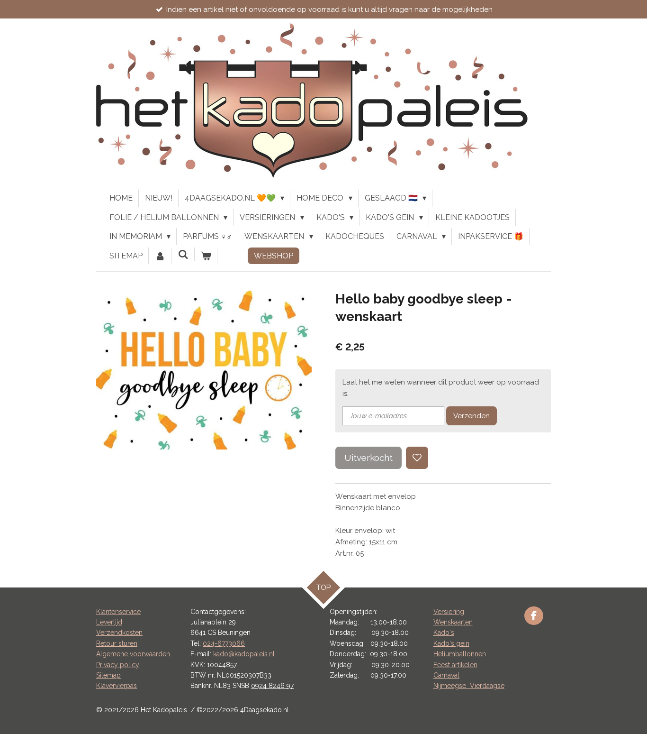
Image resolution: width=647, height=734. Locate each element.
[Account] (160, 256)
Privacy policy (117, 665)
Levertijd (109, 622)
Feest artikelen (455, 665)
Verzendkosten (119, 632)
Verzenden (471, 416)
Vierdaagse (487, 685)
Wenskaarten (453, 622)
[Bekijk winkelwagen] (206, 256)
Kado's (443, 632)
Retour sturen (116, 643)
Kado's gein (451, 643)
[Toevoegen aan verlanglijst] (417, 458)
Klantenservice (118, 611)
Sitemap (108, 675)
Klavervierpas (116, 685)
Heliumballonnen (459, 654)
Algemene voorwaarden (133, 654)
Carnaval (446, 675)
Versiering (448, 611)
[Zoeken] (182, 254)
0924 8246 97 (272, 685)
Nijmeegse (451, 685)
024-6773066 (224, 643)
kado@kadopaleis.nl (244, 654)
